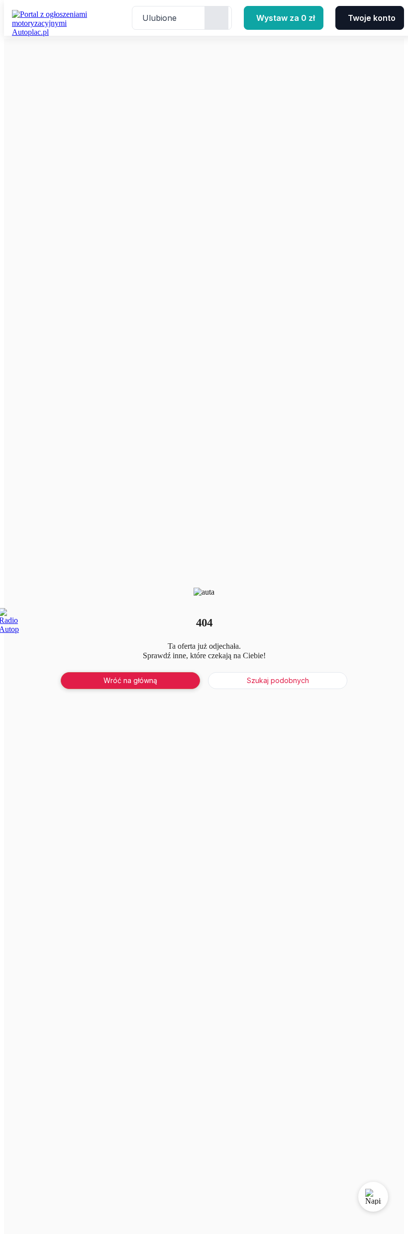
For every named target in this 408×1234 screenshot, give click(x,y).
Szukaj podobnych (278, 680)
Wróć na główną (130, 680)
